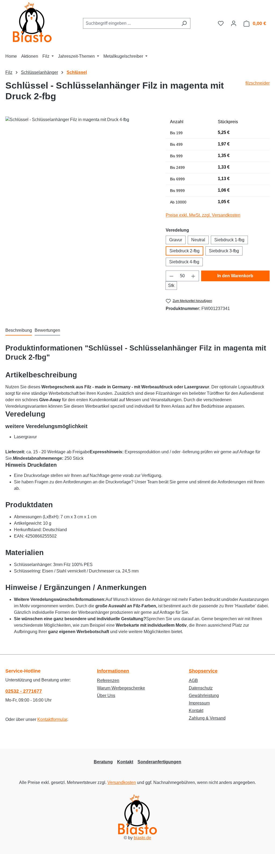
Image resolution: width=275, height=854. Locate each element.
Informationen (113, 671)
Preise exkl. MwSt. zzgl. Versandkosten (203, 215)
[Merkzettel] (220, 23)
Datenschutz (201, 688)
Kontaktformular (52, 719)
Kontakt (196, 710)
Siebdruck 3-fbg (224, 251)
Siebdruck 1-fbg (229, 240)
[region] (80, 174)
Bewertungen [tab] (47, 330)
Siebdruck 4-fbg (184, 262)
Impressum (199, 703)
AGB (193, 680)
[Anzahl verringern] (171, 276)
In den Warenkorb (235, 275)
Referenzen (108, 680)
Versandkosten (121, 782)
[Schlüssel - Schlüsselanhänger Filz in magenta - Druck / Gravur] (80, 174)
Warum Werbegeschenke (121, 688)
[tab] (18, 330)
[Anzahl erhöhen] (193, 276)
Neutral (198, 240)
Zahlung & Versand (207, 718)
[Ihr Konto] (233, 23)
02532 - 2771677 (23, 691)
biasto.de (142, 837)
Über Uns (106, 695)
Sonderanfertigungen (159, 762)
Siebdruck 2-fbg (184, 251)
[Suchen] (184, 23)
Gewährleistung (204, 695)
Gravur (175, 240)
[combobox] (130, 23)
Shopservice (203, 671)
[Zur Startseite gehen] (32, 22)
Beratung (103, 762)
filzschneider (257, 83)
